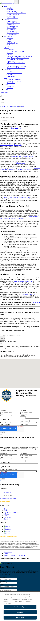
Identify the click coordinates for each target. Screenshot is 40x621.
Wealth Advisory (12, 28)
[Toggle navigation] (16, 2)
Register (9, 46)
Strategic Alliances (12, 18)
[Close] (0, 434)
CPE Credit (10, 44)
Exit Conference (8, 36)
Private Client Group (13, 23)
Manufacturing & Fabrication (16, 63)
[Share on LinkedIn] (3, 106)
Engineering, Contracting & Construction (19, 56)
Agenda (9, 39)
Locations (10, 88)
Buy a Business (12, 34)
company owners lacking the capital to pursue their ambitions (20, 168)
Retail (9, 64)
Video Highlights (12, 43)
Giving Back (11, 16)
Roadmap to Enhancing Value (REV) (11, 145)
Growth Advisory (12, 26)
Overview (10, 38)
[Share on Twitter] (9, 106)
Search (6, 89)
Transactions (11, 83)
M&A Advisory (12, 21)
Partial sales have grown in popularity (22, 156)
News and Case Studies (14, 79)
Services (6, 19)
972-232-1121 (36, 302)
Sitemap (6, 553)
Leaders (9, 41)
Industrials (10, 61)
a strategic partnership (28, 294)
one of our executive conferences (23, 281)
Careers (6, 519)
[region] (20, 606)
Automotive (10, 49)
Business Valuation (13, 33)
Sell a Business (11, 24)
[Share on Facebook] (15, 106)
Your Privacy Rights (20, 607)
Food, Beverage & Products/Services (18, 58)
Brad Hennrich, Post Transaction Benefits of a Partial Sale (19, 217)
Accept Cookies (20, 617)
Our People (10, 9)
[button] (19, 364)
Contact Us (10, 86)
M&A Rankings (12, 76)
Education (10, 53)
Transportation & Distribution (16, 68)
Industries (6, 48)
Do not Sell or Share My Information (14, 555)
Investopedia (16, 128)
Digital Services (12, 31)
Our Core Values (12, 11)
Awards (9, 71)
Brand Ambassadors (13, 14)
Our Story (10, 8)
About (5, 6)
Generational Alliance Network (16, 13)
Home (5, 509)
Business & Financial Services (16, 51)
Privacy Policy (8, 552)
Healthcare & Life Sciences (15, 59)
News (5, 78)
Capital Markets (12, 29)
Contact (6, 84)
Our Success (7, 69)
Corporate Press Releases (14, 81)
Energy (9, 54)
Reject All (20, 612)
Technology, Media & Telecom (16, 66)
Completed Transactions (14, 73)
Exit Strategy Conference (11, 512)
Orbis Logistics (20, 163)
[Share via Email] (21, 106)
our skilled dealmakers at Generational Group (16, 197)
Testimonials (11, 74)
